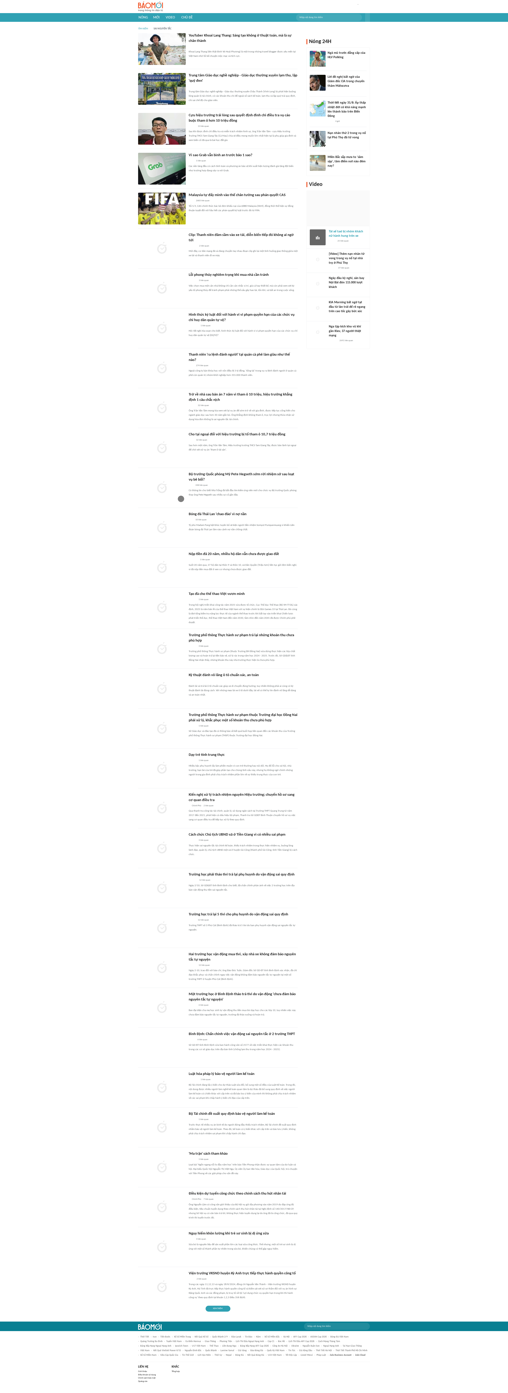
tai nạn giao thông (352, 1346)
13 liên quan (203, 126)
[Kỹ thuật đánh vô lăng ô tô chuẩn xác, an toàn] (162, 688)
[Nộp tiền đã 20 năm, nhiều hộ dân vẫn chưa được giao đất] (162, 567)
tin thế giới (188, 1355)
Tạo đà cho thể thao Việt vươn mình (217, 594)
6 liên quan (204, 1005)
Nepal (229, 1355)
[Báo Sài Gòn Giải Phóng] (192, 600)
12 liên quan (204, 880)
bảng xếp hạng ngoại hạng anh (155, 1346)
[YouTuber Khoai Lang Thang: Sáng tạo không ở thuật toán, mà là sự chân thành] (162, 49)
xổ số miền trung (182, 1337)
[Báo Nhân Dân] (332, 268)
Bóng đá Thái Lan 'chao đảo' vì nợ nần (217, 514)
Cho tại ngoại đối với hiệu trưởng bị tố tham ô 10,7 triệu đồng (237, 434)
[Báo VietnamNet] (192, 126)
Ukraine (295, 1346)
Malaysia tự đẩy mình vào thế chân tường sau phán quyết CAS (237, 195)
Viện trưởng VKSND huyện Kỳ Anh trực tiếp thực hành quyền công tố (242, 1273)
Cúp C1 (271, 1341)
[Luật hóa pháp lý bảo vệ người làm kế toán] (162, 1087)
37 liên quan (343, 268)
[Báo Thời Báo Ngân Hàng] (193, 1080)
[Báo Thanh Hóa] (193, 560)
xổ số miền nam (148, 1355)
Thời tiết (144, 1337)
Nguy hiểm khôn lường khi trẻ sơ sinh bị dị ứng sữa (229, 1233)
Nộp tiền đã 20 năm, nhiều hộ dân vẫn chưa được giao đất (234, 554)
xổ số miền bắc (272, 1337)
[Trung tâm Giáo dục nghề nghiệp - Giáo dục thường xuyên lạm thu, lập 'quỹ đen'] (162, 89)
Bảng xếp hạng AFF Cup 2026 (254, 1346)
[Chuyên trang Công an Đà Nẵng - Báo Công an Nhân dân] (192, 1040)
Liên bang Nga (229, 1346)
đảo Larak (236, 1337)
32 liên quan (203, 405)
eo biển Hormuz (193, 1341)
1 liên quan (201, 161)
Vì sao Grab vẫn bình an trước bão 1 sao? (220, 155)
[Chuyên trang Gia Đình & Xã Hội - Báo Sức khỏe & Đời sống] (192, 281)
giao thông (210, 1341)
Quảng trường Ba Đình (151, 1341)
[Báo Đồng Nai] (192, 726)
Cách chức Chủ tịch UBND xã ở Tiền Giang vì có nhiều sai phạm (237, 835)
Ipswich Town (181, 1346)
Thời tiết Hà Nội (324, 1350)
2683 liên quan (203, 201)
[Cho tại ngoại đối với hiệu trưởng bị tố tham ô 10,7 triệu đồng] (162, 448)
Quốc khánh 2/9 (220, 1337)
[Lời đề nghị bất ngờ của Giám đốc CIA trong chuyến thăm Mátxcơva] (318, 83)
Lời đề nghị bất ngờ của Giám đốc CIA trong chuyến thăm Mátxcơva (346, 81)
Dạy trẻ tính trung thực (207, 755)
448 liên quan (201, 485)
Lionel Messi (307, 1355)
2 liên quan (204, 246)
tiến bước (165, 1337)
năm (258, 1337)
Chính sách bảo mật (147, 1378)
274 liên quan (202, 366)
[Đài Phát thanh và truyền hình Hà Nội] (333, 292)
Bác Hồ (281, 1341)
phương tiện (226, 1341)
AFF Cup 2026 (300, 1337)
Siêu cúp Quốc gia (169, 1355)
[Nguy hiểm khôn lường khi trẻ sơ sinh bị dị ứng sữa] (162, 1247)
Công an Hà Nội (280, 1346)
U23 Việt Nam (275, 1355)
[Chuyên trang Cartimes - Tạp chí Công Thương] (191, 681)
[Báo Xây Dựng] (193, 46)
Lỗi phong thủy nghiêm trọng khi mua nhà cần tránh (229, 275)
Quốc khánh (211, 1350)
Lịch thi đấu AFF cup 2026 (301, 1341)
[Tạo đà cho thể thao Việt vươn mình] (162, 607)
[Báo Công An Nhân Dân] (334, 142)
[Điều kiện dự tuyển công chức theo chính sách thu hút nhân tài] (162, 1207)
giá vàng (242, 1350)
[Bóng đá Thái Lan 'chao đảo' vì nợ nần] (162, 528)
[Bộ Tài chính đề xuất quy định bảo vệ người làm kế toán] (162, 1127)
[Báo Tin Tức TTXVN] (330, 121)
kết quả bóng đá (255, 1355)
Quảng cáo (142, 1381)
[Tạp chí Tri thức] (191, 161)
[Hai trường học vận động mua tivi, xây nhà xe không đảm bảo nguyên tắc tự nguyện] (162, 968)
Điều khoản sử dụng (147, 1375)
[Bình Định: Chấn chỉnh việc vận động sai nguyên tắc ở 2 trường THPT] (162, 1047)
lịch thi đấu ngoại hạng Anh (250, 1341)
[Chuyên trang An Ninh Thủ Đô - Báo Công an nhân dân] (191, 485)
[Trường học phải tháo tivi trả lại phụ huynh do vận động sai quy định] (162, 888)
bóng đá (239, 1355)
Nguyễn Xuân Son (311, 1346)
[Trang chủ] (150, 6)
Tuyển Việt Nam (174, 1341)
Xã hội (286, 1337)
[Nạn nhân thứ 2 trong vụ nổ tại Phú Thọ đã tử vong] (318, 139)
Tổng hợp (176, 1371)
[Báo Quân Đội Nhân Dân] (193, 326)
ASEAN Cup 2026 (318, 1337)
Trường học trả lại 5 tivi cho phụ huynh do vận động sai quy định (238, 914)
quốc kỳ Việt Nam (276, 1350)
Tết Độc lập (291, 1355)
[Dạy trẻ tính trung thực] (162, 768)
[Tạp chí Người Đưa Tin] (331, 171)
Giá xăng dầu (305, 1350)
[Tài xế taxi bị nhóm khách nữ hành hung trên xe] (318, 237)
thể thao (214, 1346)
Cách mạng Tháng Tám (329, 1341)
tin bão (248, 1337)
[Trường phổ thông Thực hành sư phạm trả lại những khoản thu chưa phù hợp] (162, 649)
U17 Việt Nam (199, 1346)
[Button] (367, 17)
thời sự (218, 1355)
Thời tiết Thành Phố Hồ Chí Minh (351, 1350)
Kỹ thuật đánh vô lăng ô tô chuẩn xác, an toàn (224, 675)
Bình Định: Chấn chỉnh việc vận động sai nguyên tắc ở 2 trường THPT (242, 1034)
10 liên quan (201, 520)
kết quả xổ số (201, 1337)
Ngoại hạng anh (331, 1346)
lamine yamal (227, 1350)
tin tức (291, 1350)
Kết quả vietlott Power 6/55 (167, 1350)
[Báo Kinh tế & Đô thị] (192, 646)
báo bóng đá (256, 1350)
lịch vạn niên (204, 1355)
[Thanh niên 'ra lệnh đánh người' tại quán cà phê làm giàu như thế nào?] (162, 368)
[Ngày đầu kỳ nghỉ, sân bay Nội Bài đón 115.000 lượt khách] (318, 284)
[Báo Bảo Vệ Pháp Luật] (191, 1279)
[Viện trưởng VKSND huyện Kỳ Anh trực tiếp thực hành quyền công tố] (162, 1287)
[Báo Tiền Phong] (192, 86)
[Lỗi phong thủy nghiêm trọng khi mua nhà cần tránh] (162, 288)
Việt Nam (145, 1350)
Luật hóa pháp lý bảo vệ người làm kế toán (221, 1074)
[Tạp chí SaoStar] (193, 246)
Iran (155, 1337)
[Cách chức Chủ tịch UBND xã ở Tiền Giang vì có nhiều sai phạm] (162, 848)
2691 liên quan (346, 341)
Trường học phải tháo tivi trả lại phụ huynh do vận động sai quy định (241, 874)
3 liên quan (204, 280)
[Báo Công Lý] (332, 241)
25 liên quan (343, 241)
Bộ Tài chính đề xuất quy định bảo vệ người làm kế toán (232, 1114)
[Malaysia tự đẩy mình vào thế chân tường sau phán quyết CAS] (162, 208)
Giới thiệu (142, 1371)
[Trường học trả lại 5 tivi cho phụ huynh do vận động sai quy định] (162, 928)
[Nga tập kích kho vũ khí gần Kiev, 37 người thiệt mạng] (318, 332)
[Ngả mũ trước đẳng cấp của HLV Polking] (318, 59)
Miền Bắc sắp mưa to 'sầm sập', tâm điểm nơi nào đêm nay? (347, 162)
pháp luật (321, 1355)
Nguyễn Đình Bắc (193, 1350)
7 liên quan (209, 1199)
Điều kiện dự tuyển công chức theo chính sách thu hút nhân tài (237, 1194)
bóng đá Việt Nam (339, 1337)
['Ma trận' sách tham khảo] (162, 1167)
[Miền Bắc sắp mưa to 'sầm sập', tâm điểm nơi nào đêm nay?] (318, 163)
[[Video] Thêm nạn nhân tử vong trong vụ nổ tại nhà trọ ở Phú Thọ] (318, 260)
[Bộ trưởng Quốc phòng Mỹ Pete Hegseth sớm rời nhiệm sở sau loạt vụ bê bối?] (162, 488)
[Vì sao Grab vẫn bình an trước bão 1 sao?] (162, 169)
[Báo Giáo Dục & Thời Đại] (191, 520)
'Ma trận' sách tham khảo (208, 1154)
